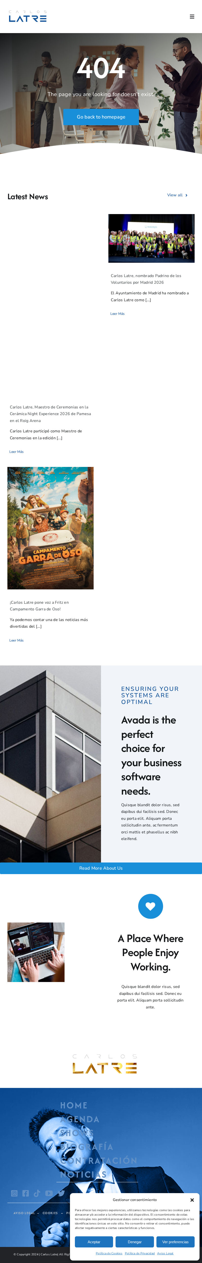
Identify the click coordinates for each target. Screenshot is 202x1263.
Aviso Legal (165, 1253)
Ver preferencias (175, 1242)
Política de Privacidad (140, 1253)
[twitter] (61, 1193)
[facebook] (25, 1193)
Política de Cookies (109, 1253)
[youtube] (49, 1193)
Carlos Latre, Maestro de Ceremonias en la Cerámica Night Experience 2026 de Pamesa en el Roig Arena (50, 413)
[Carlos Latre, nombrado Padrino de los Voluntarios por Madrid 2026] (151, 238)
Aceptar (94, 1242)
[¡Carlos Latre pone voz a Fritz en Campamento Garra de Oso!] (50, 528)
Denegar (135, 1242)
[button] (192, 1200)
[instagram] (14, 1193)
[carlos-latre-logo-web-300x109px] (27, 11)
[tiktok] (37, 1193)
